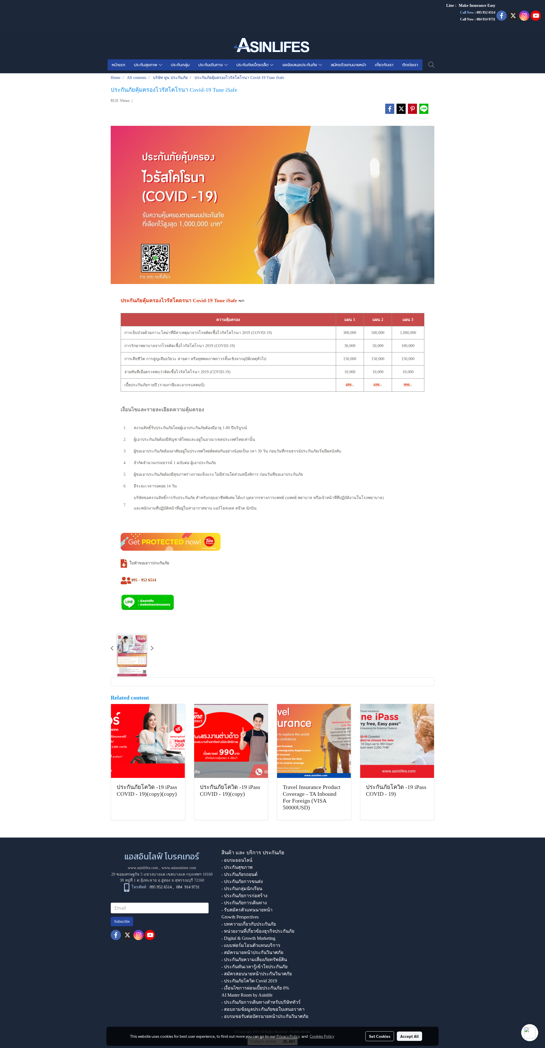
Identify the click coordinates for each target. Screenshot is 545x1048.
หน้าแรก (118, 65)
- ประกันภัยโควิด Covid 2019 (249, 980)
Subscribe (122, 921)
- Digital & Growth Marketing (248, 938)
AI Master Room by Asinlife (246, 995)
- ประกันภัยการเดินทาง (244, 902)
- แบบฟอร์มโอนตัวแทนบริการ (250, 945)
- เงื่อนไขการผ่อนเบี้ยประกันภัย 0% (255, 988)
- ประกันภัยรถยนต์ (239, 874)
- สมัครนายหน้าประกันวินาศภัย (252, 952)
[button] (431, 64)
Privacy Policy (288, 1036)
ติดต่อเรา (410, 65)
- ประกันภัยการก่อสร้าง (244, 895)
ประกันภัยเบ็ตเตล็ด (253, 65)
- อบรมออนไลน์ (236, 860)
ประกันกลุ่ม (180, 65)
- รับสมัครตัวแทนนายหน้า (246, 909)
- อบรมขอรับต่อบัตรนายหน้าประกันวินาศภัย (264, 1016)
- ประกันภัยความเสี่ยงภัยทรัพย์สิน (254, 959)
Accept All (409, 1036)
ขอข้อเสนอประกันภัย (300, 65)
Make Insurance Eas (476, 5)
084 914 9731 (188, 887)
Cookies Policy (322, 1036)
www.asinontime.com (179, 868)
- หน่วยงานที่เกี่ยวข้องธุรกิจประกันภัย (257, 931)
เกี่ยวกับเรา (384, 65)
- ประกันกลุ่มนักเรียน (241, 888)
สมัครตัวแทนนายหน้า (348, 65)
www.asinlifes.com (143, 868)
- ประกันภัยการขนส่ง (242, 881)
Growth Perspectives (240, 917)
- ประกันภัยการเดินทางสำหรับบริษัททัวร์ (261, 1002)
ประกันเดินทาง (211, 65)
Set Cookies (379, 1036)
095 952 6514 (486, 12)
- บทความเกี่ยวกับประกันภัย (248, 924)
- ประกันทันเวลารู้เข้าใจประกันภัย (254, 966)
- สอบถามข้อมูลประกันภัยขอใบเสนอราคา (263, 1009)
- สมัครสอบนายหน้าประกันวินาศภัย (256, 973)
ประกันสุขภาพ (146, 65)
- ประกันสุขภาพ (237, 867)
